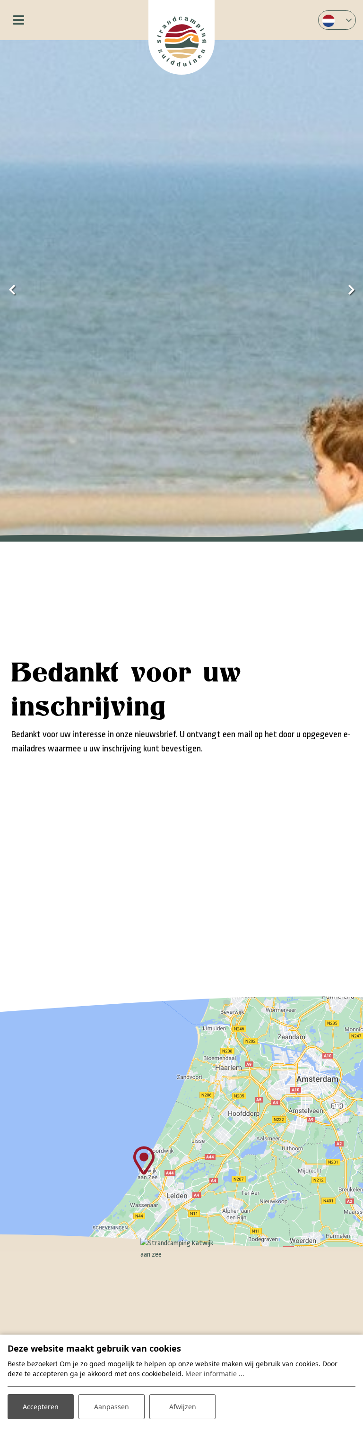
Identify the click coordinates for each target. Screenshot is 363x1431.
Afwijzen (182, 1406)
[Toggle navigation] (18, 20)
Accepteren (41, 1406)
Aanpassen (111, 1406)
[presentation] (12, 290)
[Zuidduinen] (181, 37)
